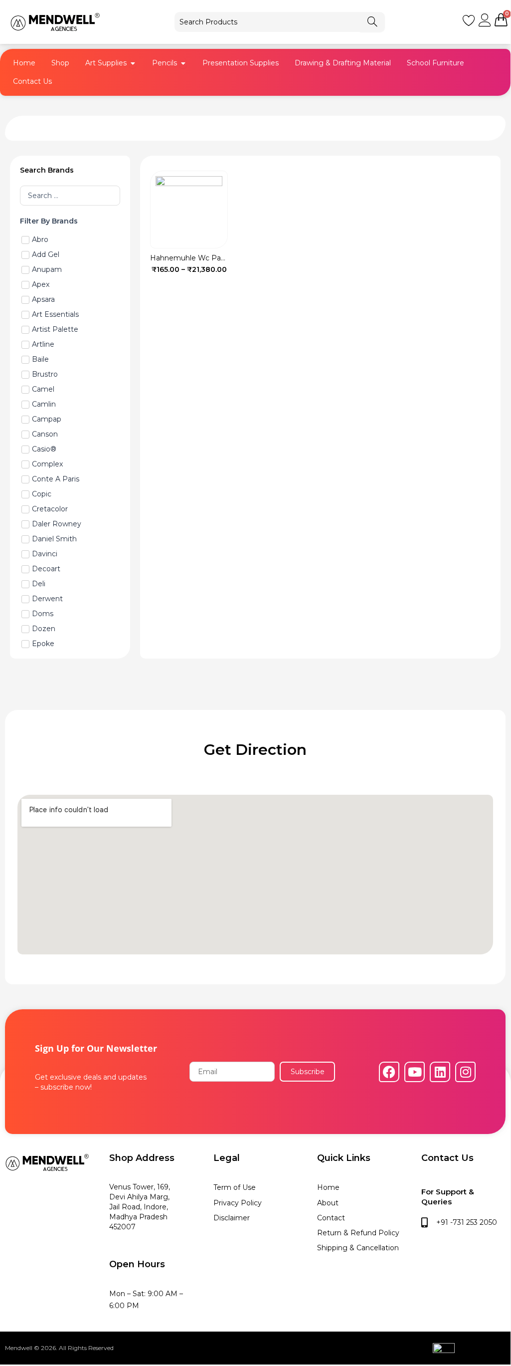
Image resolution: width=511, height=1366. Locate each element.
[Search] (372, 22)
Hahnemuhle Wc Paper (191, 257)
